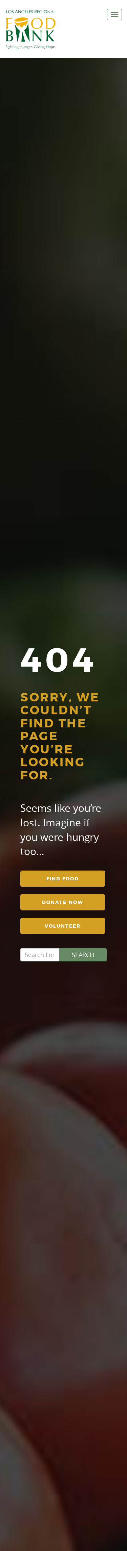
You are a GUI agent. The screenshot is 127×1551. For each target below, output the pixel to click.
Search (83, 955)
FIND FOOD (62, 879)
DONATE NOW (62, 902)
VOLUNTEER (63, 926)
